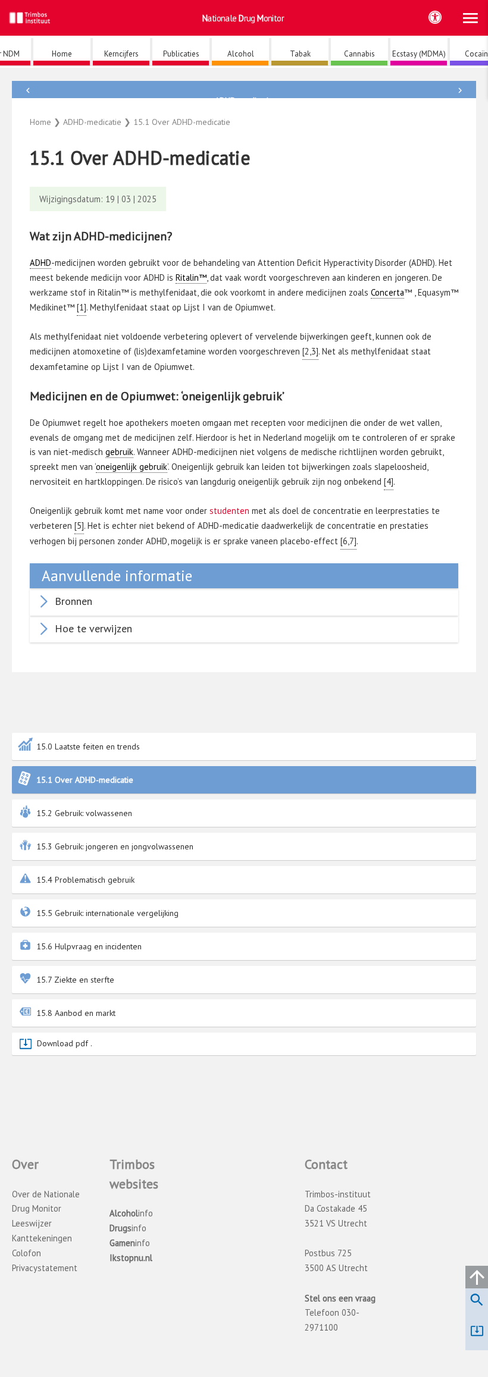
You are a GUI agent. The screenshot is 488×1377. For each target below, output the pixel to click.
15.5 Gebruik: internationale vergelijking (107, 913)
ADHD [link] (40, 262)
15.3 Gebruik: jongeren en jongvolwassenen (114, 846)
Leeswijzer (32, 1223)
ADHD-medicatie (244, 100)
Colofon (26, 1253)
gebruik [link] (119, 451)
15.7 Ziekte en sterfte (75, 979)
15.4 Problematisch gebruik (85, 879)
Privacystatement (44, 1268)
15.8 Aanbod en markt (75, 1013)
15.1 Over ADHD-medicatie (84, 779)
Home (40, 122)
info (131, 1213)
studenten (229, 510)
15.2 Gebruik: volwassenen (84, 813)
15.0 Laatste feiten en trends (88, 746)
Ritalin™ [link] (191, 277)
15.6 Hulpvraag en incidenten (89, 946)
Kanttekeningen (42, 1238)
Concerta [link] (387, 292)
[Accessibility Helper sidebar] (435, 17)
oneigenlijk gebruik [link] (131, 466)
